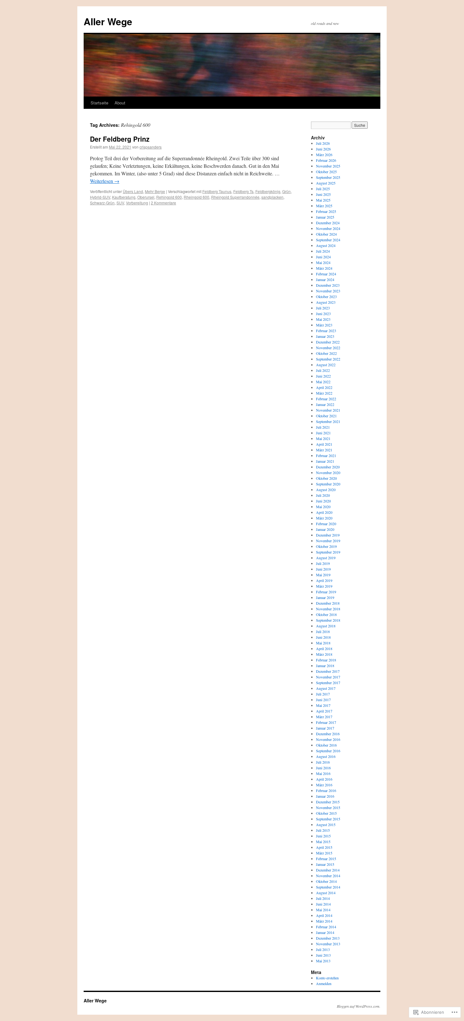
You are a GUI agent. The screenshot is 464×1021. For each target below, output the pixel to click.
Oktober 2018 (326, 614)
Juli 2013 (323, 949)
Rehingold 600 (169, 197)
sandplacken (272, 197)
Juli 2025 (323, 188)
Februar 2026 (326, 160)
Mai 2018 (323, 642)
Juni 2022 (323, 375)
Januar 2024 (325, 279)
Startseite (99, 103)
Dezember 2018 (328, 603)
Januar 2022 (325, 404)
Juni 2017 (323, 699)
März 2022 (324, 393)
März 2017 (324, 716)
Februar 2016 (326, 790)
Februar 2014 (326, 926)
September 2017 (328, 682)
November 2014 (328, 875)
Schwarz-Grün (102, 202)
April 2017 (324, 710)
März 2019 (324, 586)
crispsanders (151, 147)
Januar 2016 (325, 796)
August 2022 (326, 364)
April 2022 (324, 387)
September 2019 (328, 552)
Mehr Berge (155, 191)
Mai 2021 (323, 438)
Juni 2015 (323, 835)
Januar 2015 (325, 864)
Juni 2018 (323, 637)
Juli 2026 (323, 143)
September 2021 (328, 421)
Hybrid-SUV (100, 197)
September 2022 (328, 358)
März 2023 (324, 324)
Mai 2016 (323, 773)
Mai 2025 (323, 199)
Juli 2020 (323, 495)
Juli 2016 (323, 762)
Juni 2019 (323, 569)
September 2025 (328, 177)
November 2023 (328, 290)
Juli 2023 (323, 307)
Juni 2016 (323, 767)
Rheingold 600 (196, 197)
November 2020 (328, 472)
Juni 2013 (323, 955)
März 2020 (324, 517)
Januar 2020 (325, 529)
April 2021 (324, 444)
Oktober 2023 (326, 296)
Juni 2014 (323, 904)
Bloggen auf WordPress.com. (358, 1006)
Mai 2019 (323, 574)
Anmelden (323, 983)
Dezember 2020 (328, 466)
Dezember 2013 (328, 938)
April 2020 (324, 512)
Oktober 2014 (326, 881)
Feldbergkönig (267, 191)
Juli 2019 (323, 563)
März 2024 (324, 268)
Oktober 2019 (326, 546)
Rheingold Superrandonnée (235, 197)
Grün (286, 191)
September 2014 (328, 886)
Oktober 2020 (326, 478)
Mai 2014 (323, 909)
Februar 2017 (326, 722)
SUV (120, 202)
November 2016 (328, 739)
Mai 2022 (323, 381)
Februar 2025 (326, 211)
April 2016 (324, 779)
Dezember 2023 (328, 285)
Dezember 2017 (328, 671)
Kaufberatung (123, 197)
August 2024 (326, 245)
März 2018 (324, 654)
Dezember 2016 (328, 733)
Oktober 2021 (326, 415)
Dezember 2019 (328, 534)
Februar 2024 (326, 273)
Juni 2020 (323, 500)
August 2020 (326, 489)
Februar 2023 (326, 330)
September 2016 (328, 750)
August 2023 (326, 302)
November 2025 (328, 165)
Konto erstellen (327, 977)
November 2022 (328, 347)
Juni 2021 (323, 432)
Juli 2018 (323, 631)
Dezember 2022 (328, 341)
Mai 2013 (323, 960)
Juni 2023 (323, 313)
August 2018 (326, 625)
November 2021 (328, 410)
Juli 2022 (323, 370)
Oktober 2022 (326, 353)
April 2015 (324, 847)
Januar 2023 (325, 336)
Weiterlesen (104, 181)
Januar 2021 (325, 461)
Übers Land (133, 191)
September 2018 (328, 620)
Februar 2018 (326, 659)
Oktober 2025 (326, 171)
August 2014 (326, 892)
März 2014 (324, 921)
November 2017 (328, 676)
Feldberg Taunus (216, 191)
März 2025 (324, 205)
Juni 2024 (323, 256)
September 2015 (328, 818)
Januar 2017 (325, 728)
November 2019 (328, 540)
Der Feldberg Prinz (120, 139)
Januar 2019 (325, 597)
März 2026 (324, 154)
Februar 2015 (326, 858)
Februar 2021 (326, 455)
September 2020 (328, 483)
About (120, 103)
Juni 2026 (323, 148)
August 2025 (326, 182)
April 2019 (324, 580)
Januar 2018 (325, 665)
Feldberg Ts (243, 191)
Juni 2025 (323, 194)
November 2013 (328, 943)
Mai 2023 (323, 319)
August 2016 (326, 756)
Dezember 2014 (328, 869)
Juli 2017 (323, 693)
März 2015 (324, 852)
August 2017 (326, 688)
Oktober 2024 (326, 234)
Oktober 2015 (326, 813)
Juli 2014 (323, 898)
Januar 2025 (325, 217)
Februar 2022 (326, 398)
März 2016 (324, 784)
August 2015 (326, 824)
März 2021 (324, 449)
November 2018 (328, 608)
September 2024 (328, 239)
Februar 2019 (326, 591)
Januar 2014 (325, 932)
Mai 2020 (323, 506)
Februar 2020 (326, 523)
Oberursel (145, 197)
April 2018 (324, 648)
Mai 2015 (323, 841)
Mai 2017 (323, 705)
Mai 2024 (323, 262)
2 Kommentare (163, 202)
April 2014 (324, 915)
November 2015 (328, 807)
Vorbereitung (137, 202)
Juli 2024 (323, 251)
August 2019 (326, 557)
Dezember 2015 (328, 801)
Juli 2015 (323, 830)
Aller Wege (108, 21)
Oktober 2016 (326, 745)
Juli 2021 (323, 427)
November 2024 (328, 228)
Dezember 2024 (328, 222)
